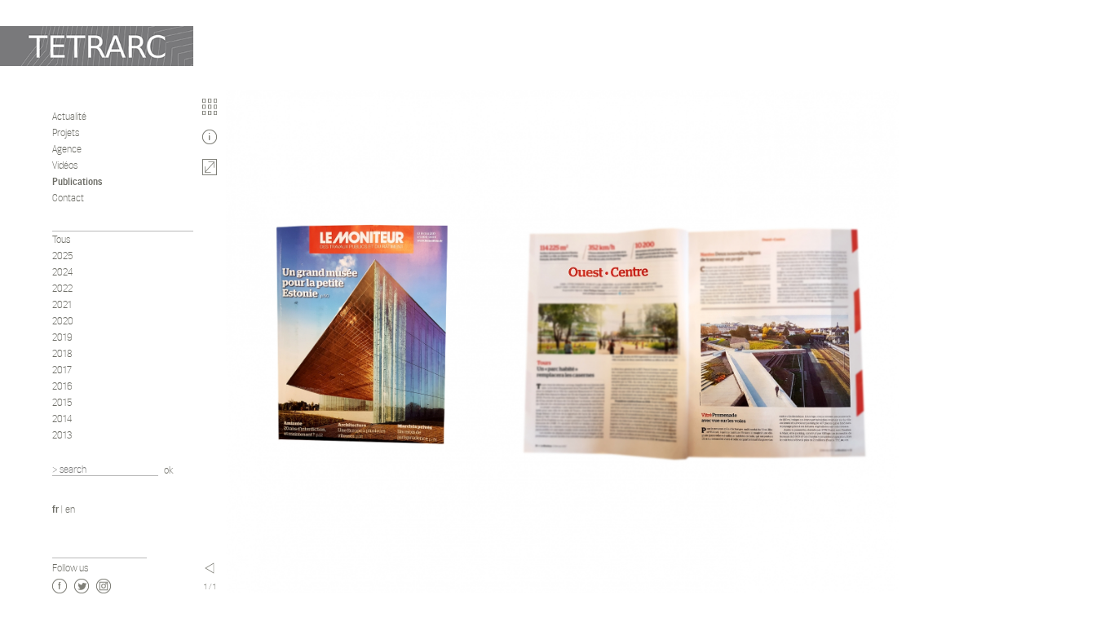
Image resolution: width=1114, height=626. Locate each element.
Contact (68, 198)
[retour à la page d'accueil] (96, 46)
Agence (67, 149)
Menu (209, 568)
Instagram (103, 586)
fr (55, 509)
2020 (62, 321)
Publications (77, 181)
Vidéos (64, 165)
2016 (62, 386)
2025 (62, 255)
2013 (62, 435)
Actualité (69, 116)
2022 (62, 288)
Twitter (81, 586)
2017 (62, 370)
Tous (61, 239)
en (70, 509)
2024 (62, 272)
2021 (62, 304)
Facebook (59, 586)
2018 (62, 353)
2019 (62, 337)
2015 (62, 402)
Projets (65, 132)
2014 (62, 418)
